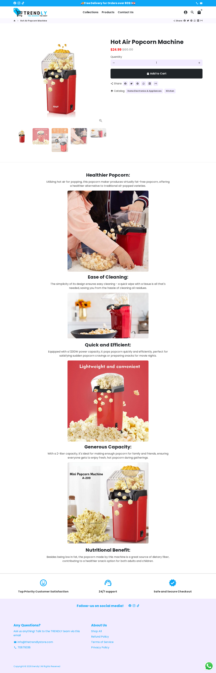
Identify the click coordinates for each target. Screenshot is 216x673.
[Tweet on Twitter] (188, 20)
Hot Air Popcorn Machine (33, 20)
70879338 (22, 647)
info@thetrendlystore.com (33, 642)
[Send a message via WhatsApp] (209, 666)
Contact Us (125, 12)
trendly (35, 666)
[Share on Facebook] (185, 20)
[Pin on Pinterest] (191, 20)
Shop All (96, 631)
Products (108, 12)
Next (101, 79)
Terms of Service (102, 642)
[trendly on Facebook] (15, 3)
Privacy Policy (100, 647)
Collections (90, 12)
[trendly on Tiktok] (23, 3)
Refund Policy (100, 637)
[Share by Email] (201, 20)
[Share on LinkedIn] (198, 20)
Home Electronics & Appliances (144, 90)
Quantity (116, 57)
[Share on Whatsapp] (195, 20)
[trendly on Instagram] (19, 3)
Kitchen (170, 90)
